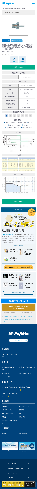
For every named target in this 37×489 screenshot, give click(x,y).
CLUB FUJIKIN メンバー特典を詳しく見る (18, 267)
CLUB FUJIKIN (8, 234)
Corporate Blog (6, 451)
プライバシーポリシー (14, 473)
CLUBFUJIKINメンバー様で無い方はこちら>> (18, 316)
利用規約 (10, 478)
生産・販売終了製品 (24, 373)
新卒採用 (4, 433)
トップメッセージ (24, 406)
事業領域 (21, 410)
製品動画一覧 (6, 373)
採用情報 (5, 428)
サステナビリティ (7, 410)
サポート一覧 (6, 377)
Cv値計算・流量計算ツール (27, 367)
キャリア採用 (23, 433)
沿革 (20, 413)
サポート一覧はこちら (18, 292)
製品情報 (5, 349)
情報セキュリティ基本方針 (15, 468)
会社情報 (5, 401)
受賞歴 (4, 417)
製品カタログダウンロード (9, 387)
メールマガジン (23, 451)
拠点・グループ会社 (7, 413)
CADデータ (14, 59)
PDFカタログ (23, 59)
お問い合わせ (18, 67)
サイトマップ (12, 464)
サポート (5, 362)
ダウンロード (7, 382)
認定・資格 (22, 417)
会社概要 (4, 406)
